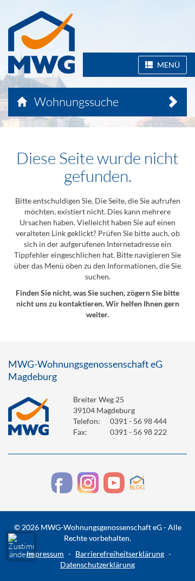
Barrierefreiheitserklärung (119, 553)
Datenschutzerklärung (97, 564)
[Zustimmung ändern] (21, 546)
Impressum (45, 553)
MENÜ (167, 64)
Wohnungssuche (75, 101)
